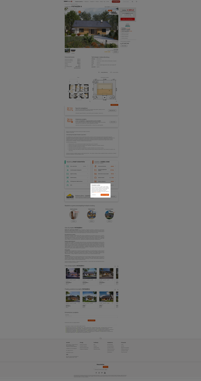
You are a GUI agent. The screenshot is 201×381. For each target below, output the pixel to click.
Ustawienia (94, 194)
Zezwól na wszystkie (104, 194)
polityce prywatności (97, 192)
